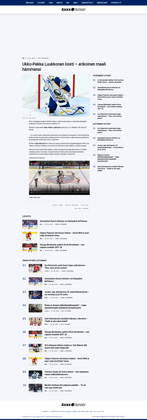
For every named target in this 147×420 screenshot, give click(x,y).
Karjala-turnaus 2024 (73, 411)
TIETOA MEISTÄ (96, 416)
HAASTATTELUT (87, 3)
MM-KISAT (30, 3)
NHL (67, 3)
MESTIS (59, 3)
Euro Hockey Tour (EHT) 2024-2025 (92, 411)
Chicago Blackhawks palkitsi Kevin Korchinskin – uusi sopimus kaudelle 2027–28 (62, 246)
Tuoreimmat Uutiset (102, 75)
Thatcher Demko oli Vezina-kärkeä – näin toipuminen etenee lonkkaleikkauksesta (67, 373)
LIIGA (51, 3)
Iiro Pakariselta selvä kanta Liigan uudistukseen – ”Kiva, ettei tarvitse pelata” (65, 266)
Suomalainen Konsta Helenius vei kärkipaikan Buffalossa (63, 221)
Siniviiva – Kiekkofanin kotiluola (53, 411)
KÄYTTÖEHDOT (120, 416)
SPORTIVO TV (116, 3)
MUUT (75, 3)
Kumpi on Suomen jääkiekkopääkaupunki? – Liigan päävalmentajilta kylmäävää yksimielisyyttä (65, 306)
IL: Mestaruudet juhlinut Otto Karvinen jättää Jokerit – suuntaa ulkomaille (111, 81)
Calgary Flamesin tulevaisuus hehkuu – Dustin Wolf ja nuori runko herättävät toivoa (64, 234)
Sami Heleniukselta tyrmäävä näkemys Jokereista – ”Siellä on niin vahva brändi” (66, 319)
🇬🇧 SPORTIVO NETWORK (108, 416)
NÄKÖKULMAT (102, 3)
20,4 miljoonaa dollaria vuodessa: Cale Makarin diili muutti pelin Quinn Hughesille (66, 346)
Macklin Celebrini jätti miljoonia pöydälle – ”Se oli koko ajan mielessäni (65, 386)
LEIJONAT (41, 3)
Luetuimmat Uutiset (102, 124)
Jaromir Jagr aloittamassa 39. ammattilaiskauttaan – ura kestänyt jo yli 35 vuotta (67, 293)
